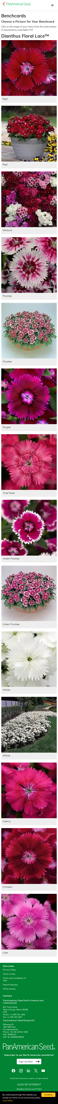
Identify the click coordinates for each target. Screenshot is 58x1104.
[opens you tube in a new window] (44, 1070)
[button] (52, 5)
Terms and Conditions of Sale (14, 979)
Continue (48, 1095)
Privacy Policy (9, 970)
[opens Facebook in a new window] (14, 1070)
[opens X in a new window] (36, 1070)
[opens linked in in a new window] (29, 1070)
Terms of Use (9, 974)
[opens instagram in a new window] (21, 1070)
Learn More (8, 1100)
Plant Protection (10, 985)
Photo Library (9, 989)
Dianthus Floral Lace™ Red (29, 1089)
